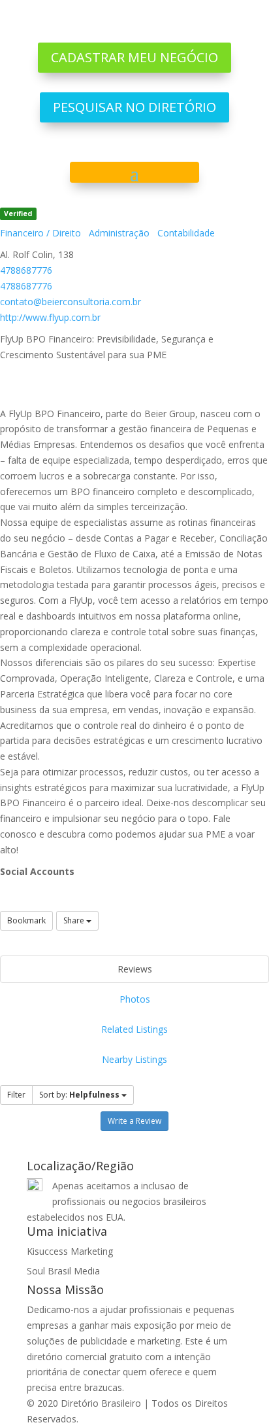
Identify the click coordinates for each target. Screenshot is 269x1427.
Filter (16, 1094)
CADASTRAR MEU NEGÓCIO (134, 57)
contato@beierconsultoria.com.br (70, 301)
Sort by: (79, 1094)
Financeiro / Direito (40, 233)
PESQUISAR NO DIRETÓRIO (134, 107)
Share (74, 920)
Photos (134, 999)
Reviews (135, 969)
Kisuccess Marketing (70, 1251)
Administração (118, 233)
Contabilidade (185, 233)
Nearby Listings (134, 1059)
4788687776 (26, 270)
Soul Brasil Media (63, 1271)
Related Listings (134, 1029)
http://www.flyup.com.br (50, 317)
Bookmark (26, 920)
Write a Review (134, 1120)
